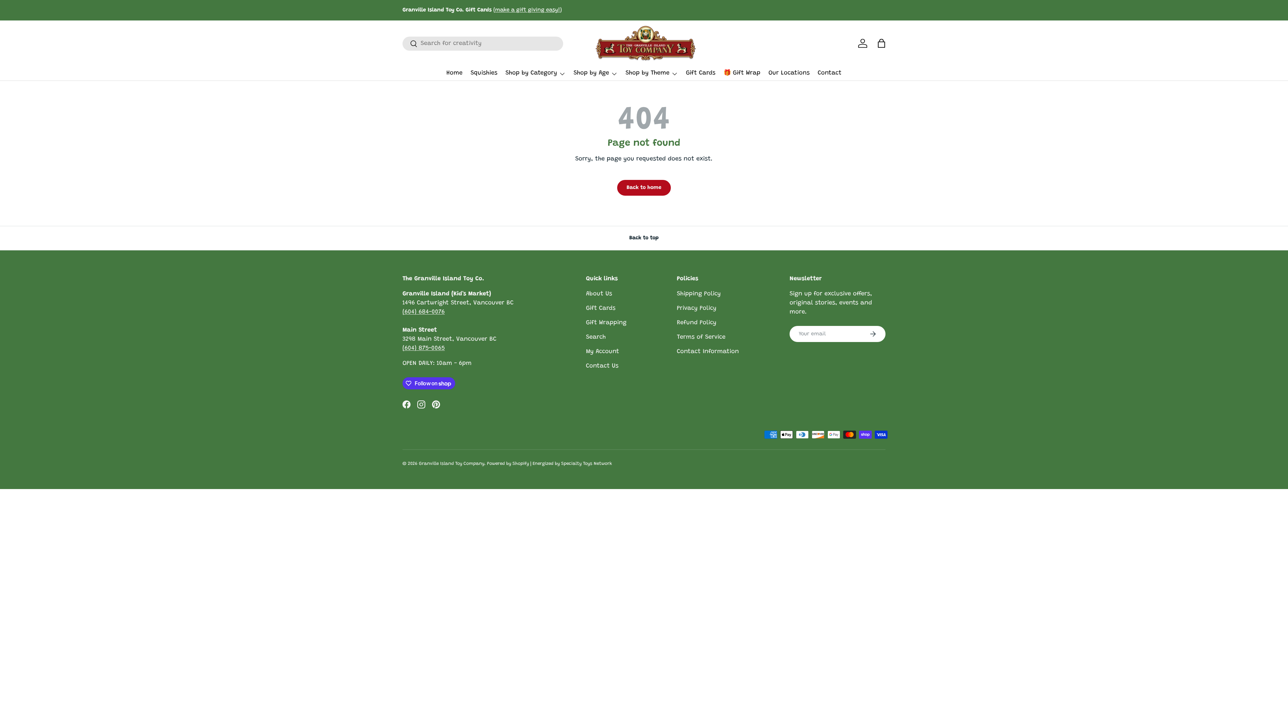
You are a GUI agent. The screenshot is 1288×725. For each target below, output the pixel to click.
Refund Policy (696, 323)
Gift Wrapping (606, 323)
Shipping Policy (699, 294)
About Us (599, 294)
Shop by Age (591, 73)
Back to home (644, 187)
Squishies (484, 73)
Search (596, 337)
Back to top (644, 238)
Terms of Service (701, 337)
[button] (881, 43)
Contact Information (708, 352)
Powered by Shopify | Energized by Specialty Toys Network (549, 464)
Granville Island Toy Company (451, 464)
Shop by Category (531, 73)
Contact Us (602, 366)
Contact (830, 73)
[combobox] (482, 44)
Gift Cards (700, 73)
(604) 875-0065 (423, 348)
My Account (602, 352)
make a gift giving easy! (527, 10)
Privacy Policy (696, 308)
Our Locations (789, 73)
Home (454, 73)
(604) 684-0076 (423, 312)
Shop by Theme (647, 73)
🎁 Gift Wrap (741, 73)
